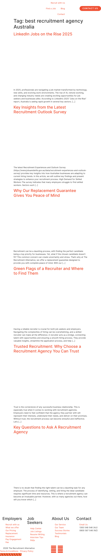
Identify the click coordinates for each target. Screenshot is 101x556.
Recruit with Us (58, 3)
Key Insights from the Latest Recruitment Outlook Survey (40, 109)
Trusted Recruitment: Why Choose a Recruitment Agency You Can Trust (47, 348)
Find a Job (51, 8)
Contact (61, 14)
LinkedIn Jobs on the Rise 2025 (43, 34)
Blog (63, 8)
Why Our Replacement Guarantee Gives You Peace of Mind (45, 193)
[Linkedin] (60, 549)
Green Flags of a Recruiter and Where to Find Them (48, 271)
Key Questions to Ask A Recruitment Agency (47, 429)
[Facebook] (53, 549)
